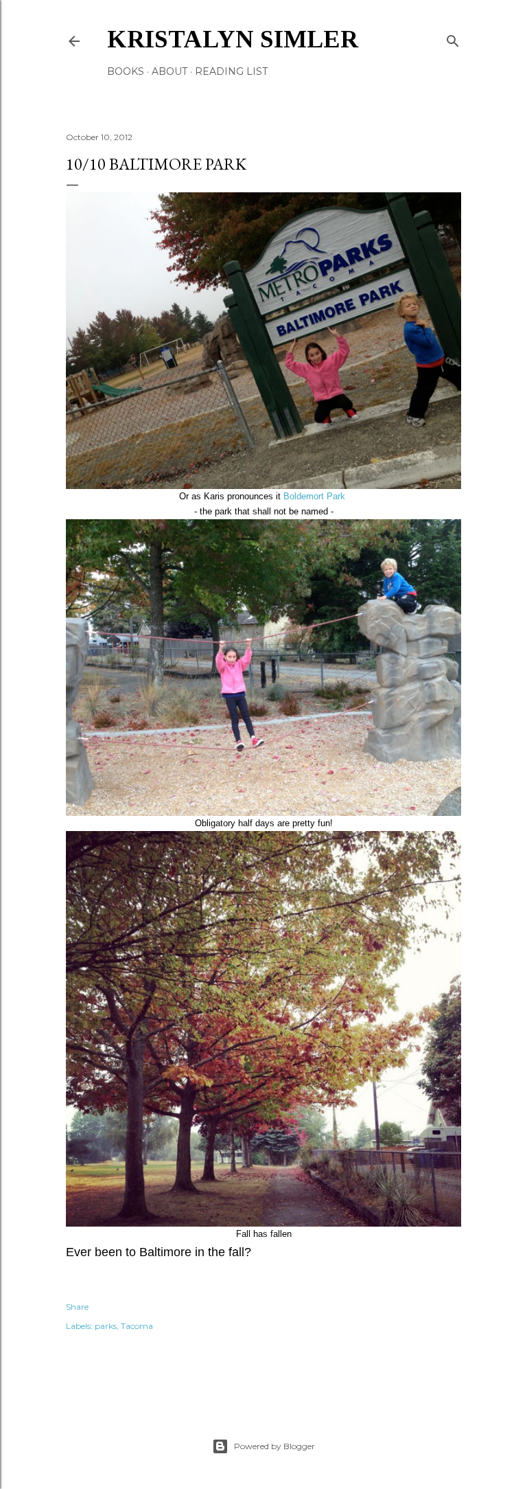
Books (125, 71)
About (169, 71)
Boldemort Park (315, 496)
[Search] (453, 38)
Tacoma (137, 1326)
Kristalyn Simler (232, 39)
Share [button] (77, 1307)
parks (106, 1326)
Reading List (231, 71)
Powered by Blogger (274, 1446)
